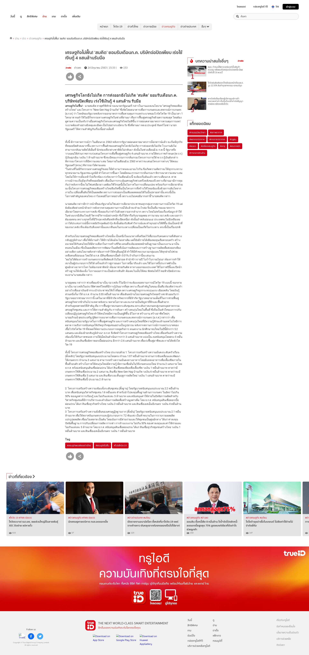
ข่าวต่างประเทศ (188, 26)
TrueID (20, 7)
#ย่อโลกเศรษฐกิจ (208, 146)
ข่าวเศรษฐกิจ (168, 26)
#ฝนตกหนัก (235, 146)
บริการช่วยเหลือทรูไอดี (198, 646)
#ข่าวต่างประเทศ (135, 518)
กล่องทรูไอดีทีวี (195, 641)
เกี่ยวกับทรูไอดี (283, 620)
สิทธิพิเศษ (32, 16)
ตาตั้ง (64, 16)
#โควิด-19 (14, 518)
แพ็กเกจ (217, 635)
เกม (54, 16)
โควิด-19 (117, 26)
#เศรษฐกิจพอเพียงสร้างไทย (79, 445)
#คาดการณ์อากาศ (217, 139)
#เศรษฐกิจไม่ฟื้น (102, 445)
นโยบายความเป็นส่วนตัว (287, 632)
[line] (22, 636)
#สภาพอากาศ (216, 132)
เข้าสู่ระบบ (290, 7)
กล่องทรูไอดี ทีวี (260, 6)
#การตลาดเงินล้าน (197, 153)
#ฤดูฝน (233, 139)
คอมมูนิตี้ (217, 641)
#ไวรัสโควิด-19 (120, 445)
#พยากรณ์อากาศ (197, 139)
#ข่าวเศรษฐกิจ (75, 518)
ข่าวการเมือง (149, 26)
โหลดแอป (241, 6)
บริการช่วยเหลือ (283, 639)
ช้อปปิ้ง (191, 635)
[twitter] (40, 636)
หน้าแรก (104, 26)
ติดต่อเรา (280, 645)
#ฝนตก (192, 146)
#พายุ (222, 146)
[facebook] (31, 636)
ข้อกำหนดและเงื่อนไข (285, 626)
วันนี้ (12, 16)
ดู (21, 16)
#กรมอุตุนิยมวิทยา (197, 132)
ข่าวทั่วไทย (133, 26)
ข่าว (24, 38)
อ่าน (44, 16)
